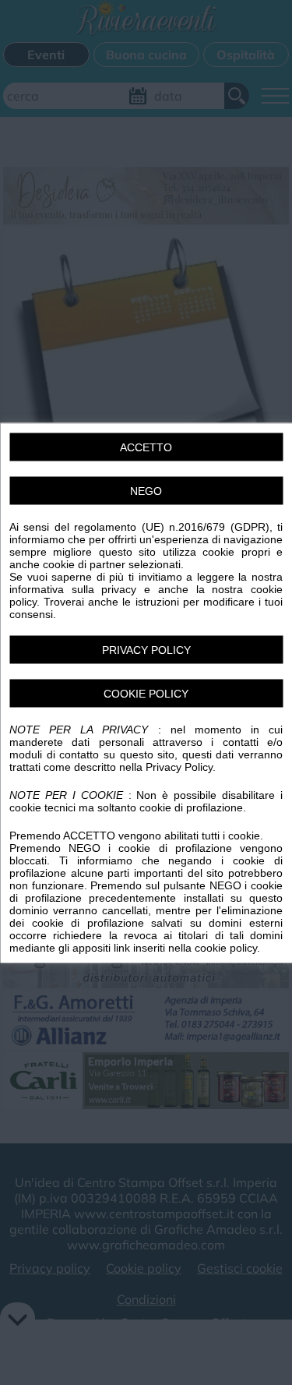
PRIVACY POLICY (146, 649)
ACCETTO (146, 446)
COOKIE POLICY (146, 693)
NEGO (146, 490)
